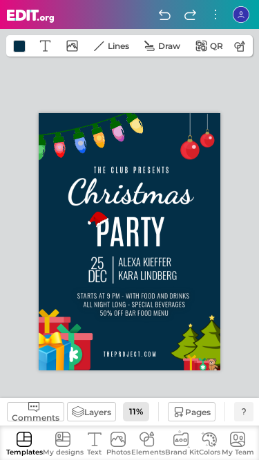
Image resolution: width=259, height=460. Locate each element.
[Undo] (164, 14)
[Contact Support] (243, 411)
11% (136, 411)
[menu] (215, 14)
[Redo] (190, 14)
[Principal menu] (31, 16)
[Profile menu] (241, 14)
